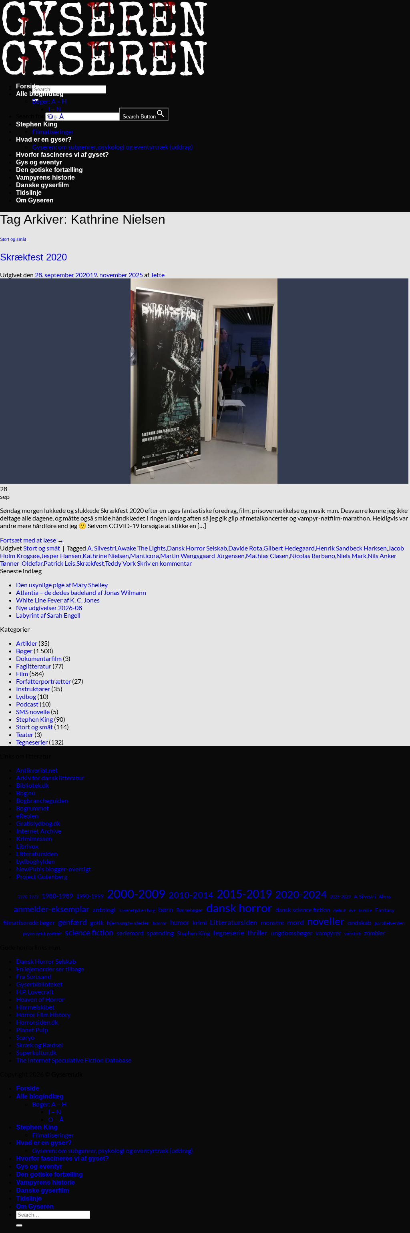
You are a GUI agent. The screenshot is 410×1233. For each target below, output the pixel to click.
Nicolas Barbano (312, 555)
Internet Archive (38, 831)
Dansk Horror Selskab (197, 548)
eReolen (27, 815)
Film (22, 673)
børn (165, 909)
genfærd (72, 922)
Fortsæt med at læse (32, 540)
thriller (257, 933)
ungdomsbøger (291, 933)
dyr (352, 910)
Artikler (26, 643)
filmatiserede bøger (29, 922)
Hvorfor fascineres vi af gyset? (62, 154)
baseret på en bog (137, 910)
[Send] (19, 1225)
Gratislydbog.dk (38, 823)
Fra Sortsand (33, 976)
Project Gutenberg (41, 876)
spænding (160, 933)
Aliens (385, 896)
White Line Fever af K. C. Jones (58, 600)
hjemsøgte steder (128, 923)
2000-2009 (136, 894)
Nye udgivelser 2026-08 (49, 607)
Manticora (144, 555)
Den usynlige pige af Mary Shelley (62, 584)
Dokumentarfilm (39, 658)
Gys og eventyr (39, 162)
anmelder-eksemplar (51, 909)
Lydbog (26, 696)
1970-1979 (28, 896)
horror (160, 923)
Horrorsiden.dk (37, 1022)
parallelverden (389, 923)
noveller (325, 921)
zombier (374, 933)
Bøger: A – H (49, 101)
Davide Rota (245, 548)
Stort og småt (13, 239)
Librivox (27, 846)
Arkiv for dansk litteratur (50, 777)
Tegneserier (32, 742)
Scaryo (25, 1037)
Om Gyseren (35, 200)
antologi (103, 909)
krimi (200, 922)
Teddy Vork (120, 563)
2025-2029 (340, 896)
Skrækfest (90, 563)
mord (295, 922)
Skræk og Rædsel (39, 1045)
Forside (27, 86)
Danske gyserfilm (42, 185)
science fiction (89, 932)
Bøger (24, 651)
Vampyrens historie (45, 177)
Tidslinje (29, 192)
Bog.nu (25, 793)
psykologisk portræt (42, 933)
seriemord (130, 933)
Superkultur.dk (36, 1052)
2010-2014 (191, 894)
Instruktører (33, 689)
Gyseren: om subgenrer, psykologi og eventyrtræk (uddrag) (112, 146)
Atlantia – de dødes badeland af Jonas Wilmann (81, 592)
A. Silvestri (101, 548)
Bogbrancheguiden (42, 800)
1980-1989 (57, 895)
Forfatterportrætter (43, 681)
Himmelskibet (35, 1007)
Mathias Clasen (267, 555)
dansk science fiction (302, 909)
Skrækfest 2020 (33, 257)
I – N (54, 108)
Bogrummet (32, 808)
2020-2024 (301, 894)
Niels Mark (351, 555)
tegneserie (228, 933)
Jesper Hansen (61, 555)
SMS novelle (33, 711)
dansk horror (239, 908)
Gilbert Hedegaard (289, 548)
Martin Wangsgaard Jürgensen (202, 555)
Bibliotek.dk (32, 785)
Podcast (27, 704)
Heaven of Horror (40, 999)
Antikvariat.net (37, 770)
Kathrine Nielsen (105, 555)
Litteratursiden (37, 853)
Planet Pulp (32, 1029)
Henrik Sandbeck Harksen (351, 548)
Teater (24, 734)
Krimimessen (34, 838)
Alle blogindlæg (40, 93)
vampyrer (328, 933)
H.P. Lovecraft (35, 991)
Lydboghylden (35, 861)
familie (365, 910)
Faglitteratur (33, 666)
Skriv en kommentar (164, 563)
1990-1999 (90, 896)
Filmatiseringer (53, 131)
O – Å (56, 116)
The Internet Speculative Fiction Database (73, 1060)
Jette (158, 274)
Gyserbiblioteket (39, 984)
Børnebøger (189, 910)
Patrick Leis (59, 563)
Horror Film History (43, 1014)
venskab (352, 933)
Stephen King (37, 124)
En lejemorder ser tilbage (50, 969)
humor (179, 923)
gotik (97, 922)
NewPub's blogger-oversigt (53, 869)
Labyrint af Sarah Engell (48, 615)
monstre (272, 922)
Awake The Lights (141, 548)
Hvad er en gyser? (44, 139)
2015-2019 (244, 894)
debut (339, 910)
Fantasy (384, 910)
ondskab (359, 922)
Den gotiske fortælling (49, 169)
